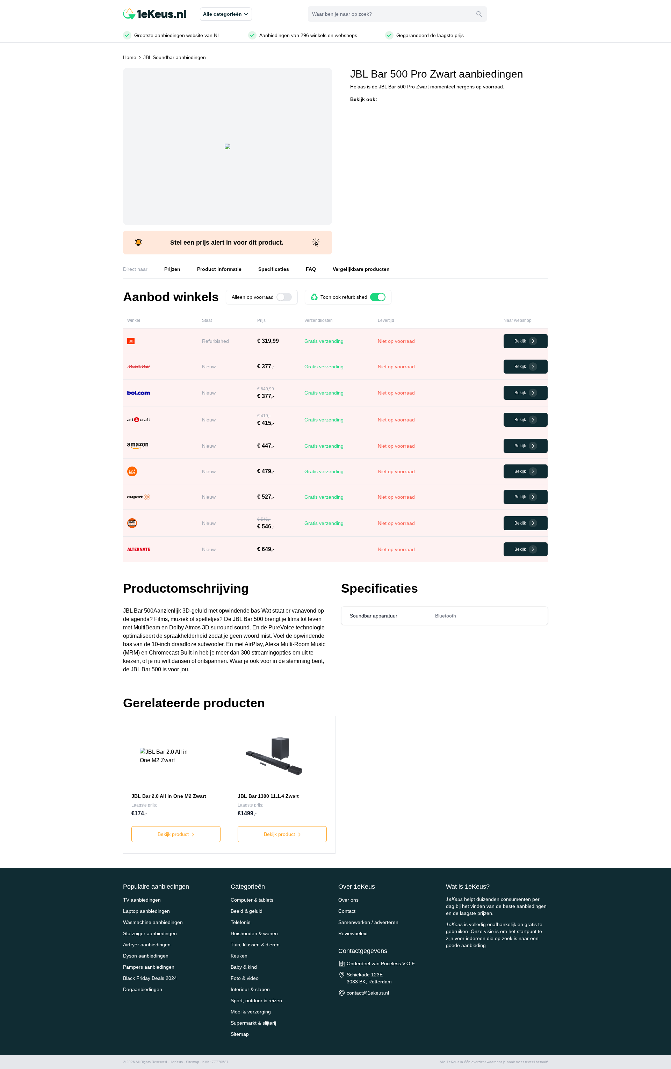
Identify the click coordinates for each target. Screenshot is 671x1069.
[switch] (284, 297)
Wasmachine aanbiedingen (153, 922)
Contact (346, 911)
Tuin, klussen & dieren (255, 944)
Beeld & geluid (246, 911)
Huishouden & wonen (254, 933)
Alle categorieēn (222, 14)
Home (129, 57)
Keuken (239, 956)
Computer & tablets (252, 900)
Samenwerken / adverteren (368, 922)
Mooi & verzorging (251, 1011)
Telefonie (241, 922)
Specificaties (273, 269)
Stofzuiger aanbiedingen (150, 933)
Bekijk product (174, 834)
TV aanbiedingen (142, 900)
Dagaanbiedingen (142, 989)
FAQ (311, 269)
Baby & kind (244, 967)
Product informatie (219, 269)
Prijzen (172, 269)
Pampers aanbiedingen (148, 967)
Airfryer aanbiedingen (147, 944)
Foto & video (245, 978)
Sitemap (240, 1034)
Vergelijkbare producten (361, 269)
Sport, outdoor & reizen (256, 1000)
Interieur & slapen (250, 989)
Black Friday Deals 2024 (150, 978)
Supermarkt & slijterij (253, 1023)
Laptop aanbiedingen (146, 911)
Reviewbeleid (353, 933)
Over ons (348, 900)
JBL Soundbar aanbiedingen (174, 57)
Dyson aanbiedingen (145, 956)
